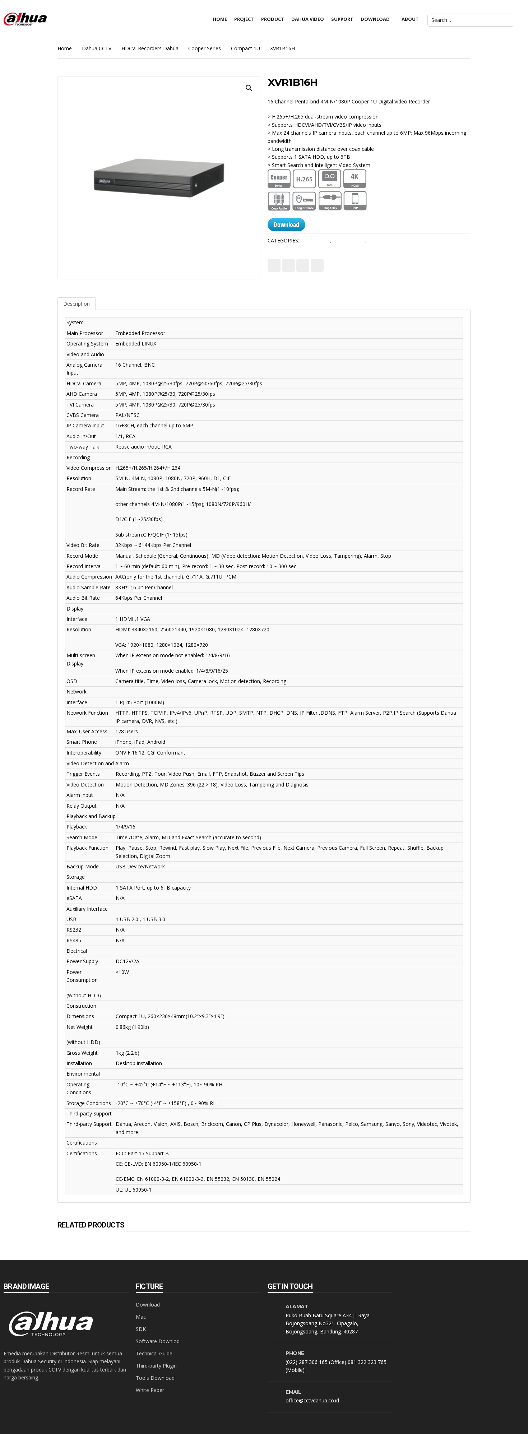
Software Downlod (158, 1341)
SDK (141, 1329)
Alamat (297, 1306)
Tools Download (155, 1377)
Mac (141, 1316)
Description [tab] (76, 303)
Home (64, 48)
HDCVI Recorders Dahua (150, 48)
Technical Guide (154, 1353)
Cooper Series (204, 48)
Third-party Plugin (156, 1365)
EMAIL (293, 1392)
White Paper (150, 1390)
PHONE (295, 1353)
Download (286, 224)
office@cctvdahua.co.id (312, 1400)
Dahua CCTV (96, 48)
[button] (248, 88)
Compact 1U (245, 48)
